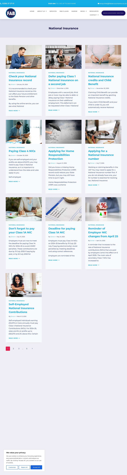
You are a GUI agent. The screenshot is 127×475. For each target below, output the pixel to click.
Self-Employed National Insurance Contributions (21, 308)
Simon (13, 84)
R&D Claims (64, 11)
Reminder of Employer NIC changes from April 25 (103, 232)
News (82, 11)
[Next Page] (32, 349)
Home (32, 11)
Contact (93, 15)
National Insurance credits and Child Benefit (101, 80)
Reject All (24, 467)
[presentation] (24, 57)
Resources (94, 11)
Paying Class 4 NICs (22, 151)
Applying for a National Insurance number (101, 154)
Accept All (36, 467)
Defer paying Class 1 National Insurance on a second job (63, 80)
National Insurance (17, 72)
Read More (14, 110)
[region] (24, 460)
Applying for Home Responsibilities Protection (61, 154)
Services (53, 11)
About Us (41, 11)
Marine (74, 11)
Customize (12, 467)
